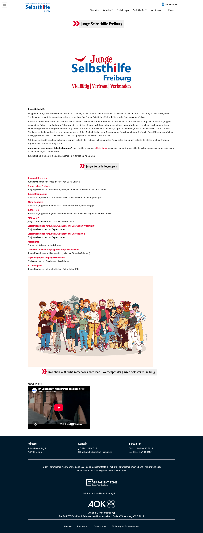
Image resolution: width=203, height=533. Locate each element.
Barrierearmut (171, 3)
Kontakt (171, 10)
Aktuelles (107, 10)
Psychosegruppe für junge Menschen (46, 257)
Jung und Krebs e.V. (38, 178)
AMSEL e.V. (33, 218)
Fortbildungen (123, 10)
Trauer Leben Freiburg (39, 186)
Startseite (94, 10)
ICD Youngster (35, 265)
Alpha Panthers (35, 202)
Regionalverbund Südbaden (112, 470)
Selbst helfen (139, 10)
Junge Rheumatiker (37, 194)
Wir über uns (156, 10)
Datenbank (101, 148)
